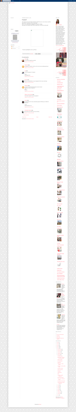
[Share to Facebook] (38, 53)
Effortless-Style (59, 84)
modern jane (59, 175)
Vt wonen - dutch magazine (60, 375)
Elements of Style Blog (61, 79)
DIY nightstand (63, 304)
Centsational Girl (60, 82)
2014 (58, 343)
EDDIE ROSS (59, 270)
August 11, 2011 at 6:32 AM (29, 61)
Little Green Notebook (60, 103)
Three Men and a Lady (60, 261)
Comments (14, 48)
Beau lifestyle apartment (63, 294)
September (59, 353)
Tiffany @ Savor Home (28, 94)
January (59, 393)
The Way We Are (60, 128)
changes (58, 324)
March (59, 390)
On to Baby (59, 226)
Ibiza (58, 373)
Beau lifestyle (59, 24)
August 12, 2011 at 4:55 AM (29, 91)
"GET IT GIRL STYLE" (60, 279)
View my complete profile (60, 45)
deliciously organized (60, 136)
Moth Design (59, 92)
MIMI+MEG (59, 159)
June (58, 386)
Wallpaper (63, 314)
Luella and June (59, 268)
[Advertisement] (14, 68)
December (59, 349)
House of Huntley (60, 212)
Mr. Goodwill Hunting (60, 168)
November (59, 350)
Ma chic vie (59, 219)
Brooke (26, 79)
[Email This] (35, 53)
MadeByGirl (59, 145)
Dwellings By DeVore (60, 129)
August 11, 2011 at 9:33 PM (29, 82)
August (59, 354)
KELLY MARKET (60, 273)
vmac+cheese (59, 105)
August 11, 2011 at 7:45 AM (29, 67)
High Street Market (60, 161)
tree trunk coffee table (60, 334)
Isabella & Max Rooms (61, 278)
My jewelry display (61, 377)
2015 (58, 342)
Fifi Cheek (58, 152)
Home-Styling (59, 114)
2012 (58, 346)
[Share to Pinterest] (40, 53)
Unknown (26, 85)
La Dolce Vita (59, 228)
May (58, 387)
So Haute (58, 243)
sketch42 (58, 143)
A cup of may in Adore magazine (61, 383)
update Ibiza (60, 372)
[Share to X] (37, 53)
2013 (58, 345)
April (58, 389)
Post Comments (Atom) (30, 118)
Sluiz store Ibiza (60, 369)
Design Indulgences (60, 90)
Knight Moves (59, 246)
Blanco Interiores (60, 107)
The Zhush (59, 81)
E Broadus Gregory (28, 110)
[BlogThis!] (36, 53)
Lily (25, 70)
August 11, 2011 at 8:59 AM (29, 76)
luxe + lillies (59, 205)
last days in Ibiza (60, 368)
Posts (13, 46)
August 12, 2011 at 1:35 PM (29, 97)
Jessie (26, 100)
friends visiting (60, 359)
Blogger (40, 404)
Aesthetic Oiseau (60, 121)
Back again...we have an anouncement (61, 358)
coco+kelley (59, 99)
